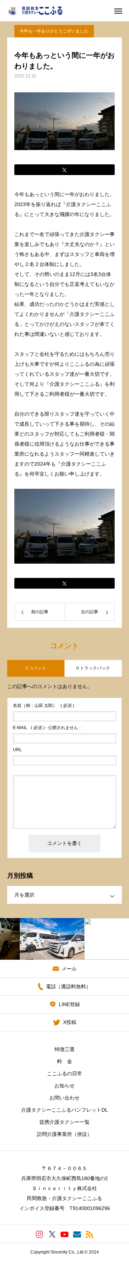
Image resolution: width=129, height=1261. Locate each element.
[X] (52, 1234)
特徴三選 (64, 1049)
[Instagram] (39, 1234)
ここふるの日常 (64, 1073)
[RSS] (89, 1234)
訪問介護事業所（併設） (64, 1134)
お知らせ (64, 1085)
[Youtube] (64, 1234)
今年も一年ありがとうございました (54, 31)
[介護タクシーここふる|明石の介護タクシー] (40, 10)
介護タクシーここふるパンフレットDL (64, 1110)
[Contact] (77, 1234)
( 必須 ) (43, 705)
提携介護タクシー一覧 (64, 1122)
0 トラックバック (93, 668)
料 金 (64, 1061)
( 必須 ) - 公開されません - (47, 728)
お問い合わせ (64, 1098)
